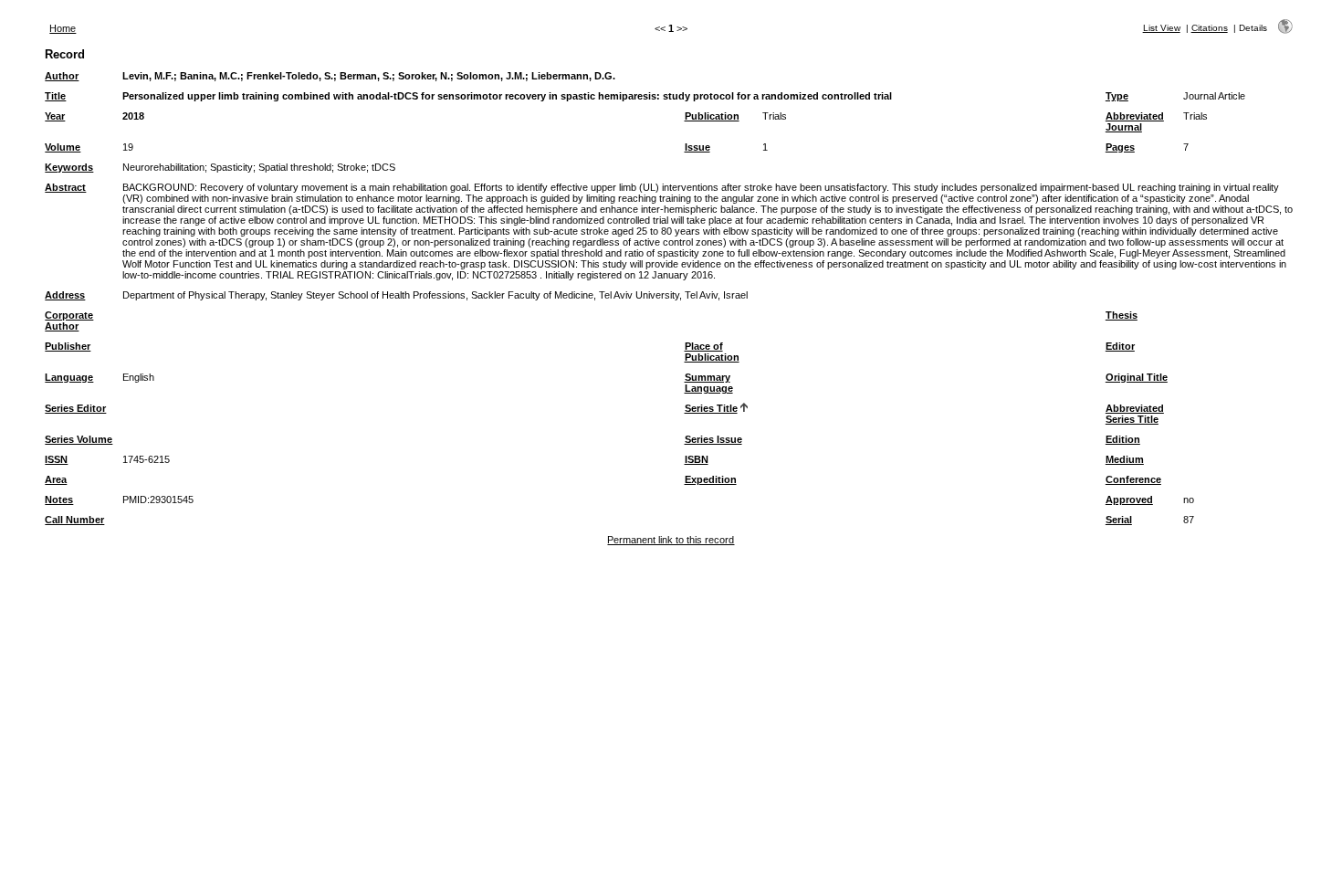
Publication (712, 115)
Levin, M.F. (147, 75)
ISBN (696, 459)
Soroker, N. (424, 75)
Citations (1209, 28)
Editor (1120, 346)
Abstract (65, 187)
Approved (1129, 499)
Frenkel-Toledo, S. (289, 75)
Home (62, 28)
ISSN (56, 459)
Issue (697, 147)
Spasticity (231, 167)
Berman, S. (366, 75)
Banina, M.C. (210, 75)
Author (62, 75)
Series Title (711, 408)
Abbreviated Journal (1135, 121)
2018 (133, 115)
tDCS (383, 167)
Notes (59, 499)
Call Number (74, 519)
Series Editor (75, 408)
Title (55, 95)
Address (65, 294)
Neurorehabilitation (163, 167)
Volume (62, 147)
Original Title (1137, 377)
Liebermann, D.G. (573, 75)
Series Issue (713, 439)
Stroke (351, 167)
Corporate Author (69, 320)
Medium (1125, 459)
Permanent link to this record (670, 539)
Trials (774, 115)
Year (55, 115)
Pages (1120, 147)
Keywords (69, 167)
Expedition (711, 479)
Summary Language (709, 383)
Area (56, 479)
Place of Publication (712, 352)
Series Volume (78, 439)
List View (1161, 28)
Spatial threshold (294, 167)
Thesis (1122, 315)
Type (1117, 95)
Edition (1123, 439)
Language (69, 377)
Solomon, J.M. (490, 75)
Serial (1119, 519)
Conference (1133, 479)
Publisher (67, 346)
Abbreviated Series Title (1135, 414)
